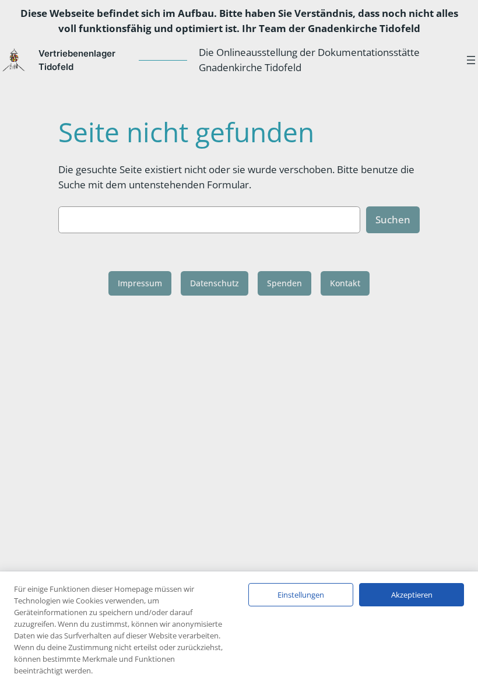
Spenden (284, 283)
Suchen (392, 219)
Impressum (140, 283)
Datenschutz (214, 283)
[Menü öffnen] (471, 60)
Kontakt (345, 283)
